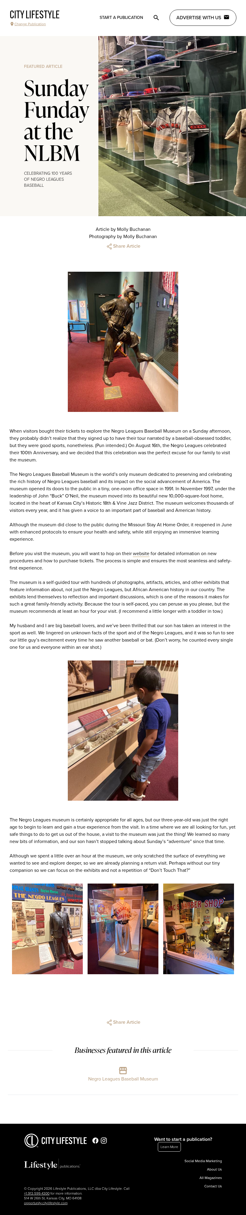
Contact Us (213, 1186)
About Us (214, 1169)
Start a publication (121, 17)
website (141, 554)
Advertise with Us (198, 18)
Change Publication (30, 24)
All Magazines (211, 1178)
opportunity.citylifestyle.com (46, 1203)
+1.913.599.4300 (37, 1193)
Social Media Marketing (203, 1161)
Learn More (169, 1147)
